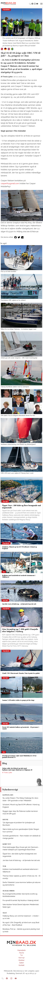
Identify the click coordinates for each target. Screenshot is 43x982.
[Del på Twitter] (19, 237)
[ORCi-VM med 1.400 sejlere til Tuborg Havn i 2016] (21, 459)
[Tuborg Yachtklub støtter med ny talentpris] (21, 372)
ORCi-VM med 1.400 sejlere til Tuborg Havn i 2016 (17, 473)
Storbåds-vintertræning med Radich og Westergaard (18, 444)
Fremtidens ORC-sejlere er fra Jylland (13, 300)
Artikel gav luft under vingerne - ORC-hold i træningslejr (19, 358)
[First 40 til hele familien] (21, 257)
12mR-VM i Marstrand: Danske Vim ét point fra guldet (21, 673)
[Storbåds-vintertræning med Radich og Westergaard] (21, 430)
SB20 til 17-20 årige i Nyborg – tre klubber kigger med (18, 329)
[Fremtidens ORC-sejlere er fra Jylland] (21, 286)
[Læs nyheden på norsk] (9, 49)
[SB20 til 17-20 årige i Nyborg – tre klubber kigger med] (21, 315)
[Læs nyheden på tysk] (5, 49)
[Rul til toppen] (40, 979)
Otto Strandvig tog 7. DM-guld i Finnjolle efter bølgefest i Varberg (20, 630)
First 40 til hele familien (8, 271)
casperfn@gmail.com (10, 183)
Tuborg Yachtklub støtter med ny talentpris (15, 387)
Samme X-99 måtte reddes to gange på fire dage (18, 700)
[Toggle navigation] (41, 3)
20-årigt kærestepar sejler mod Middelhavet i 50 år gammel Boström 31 (19, 756)
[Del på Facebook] (15, 237)
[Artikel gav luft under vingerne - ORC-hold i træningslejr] (21, 344)
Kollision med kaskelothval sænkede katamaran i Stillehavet (18, 576)
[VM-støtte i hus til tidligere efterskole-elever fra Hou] (21, 401)
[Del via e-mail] (22, 237)
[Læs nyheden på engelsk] (2, 49)
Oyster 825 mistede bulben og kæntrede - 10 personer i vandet (20, 728)
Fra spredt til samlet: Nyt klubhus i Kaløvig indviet (20, 900)
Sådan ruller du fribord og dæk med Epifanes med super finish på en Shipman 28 (17, 769)
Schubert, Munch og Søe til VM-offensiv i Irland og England (19, 547)
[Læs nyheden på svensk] (12, 49)
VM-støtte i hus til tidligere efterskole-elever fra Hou (18, 415)
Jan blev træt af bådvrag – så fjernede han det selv (19, 604)
